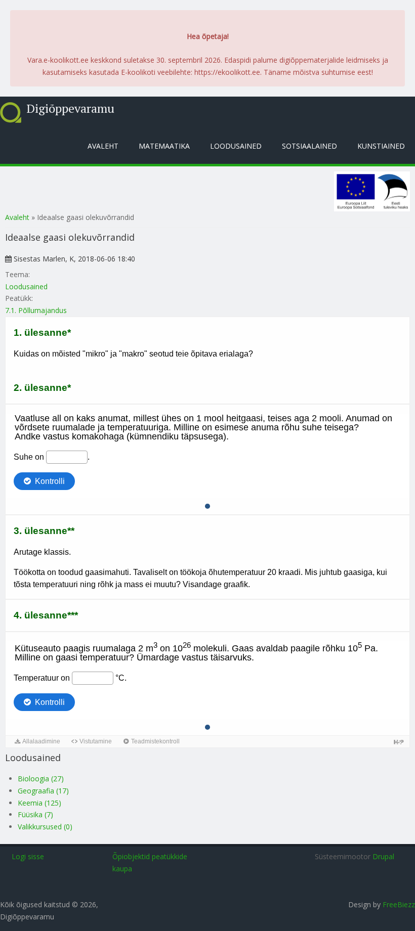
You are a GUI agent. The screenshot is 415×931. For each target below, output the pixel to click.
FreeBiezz (399, 904)
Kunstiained (381, 146)
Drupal (383, 856)
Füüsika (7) (35, 814)
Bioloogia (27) (41, 778)
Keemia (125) (39, 803)
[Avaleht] (10, 112)
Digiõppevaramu (70, 108)
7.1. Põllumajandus (36, 310)
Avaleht (103, 146)
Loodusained (236, 146)
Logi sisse (28, 856)
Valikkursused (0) (45, 826)
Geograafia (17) (43, 790)
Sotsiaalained (309, 146)
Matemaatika (164, 146)
